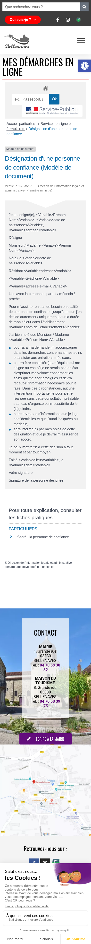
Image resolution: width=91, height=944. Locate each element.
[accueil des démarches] (45, 88)
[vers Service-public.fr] (52, 111)
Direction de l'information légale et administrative (40, 562)
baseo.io (48, 567)
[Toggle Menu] (81, 40)
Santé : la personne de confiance (43, 537)
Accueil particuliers (22, 123)
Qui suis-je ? (20, 19)
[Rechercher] (84, 6)
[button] (84, 66)
